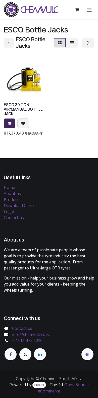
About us (12, 193)
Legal (9, 211)
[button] (9, 123)
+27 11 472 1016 (27, 340)
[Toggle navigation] (89, 9)
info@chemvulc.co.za (31, 334)
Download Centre (20, 205)
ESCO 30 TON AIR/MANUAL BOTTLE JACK (23, 109)
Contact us (14, 217)
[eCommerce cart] (77, 10)
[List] (72, 43)
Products (12, 199)
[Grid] (60, 43)
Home (9, 187)
